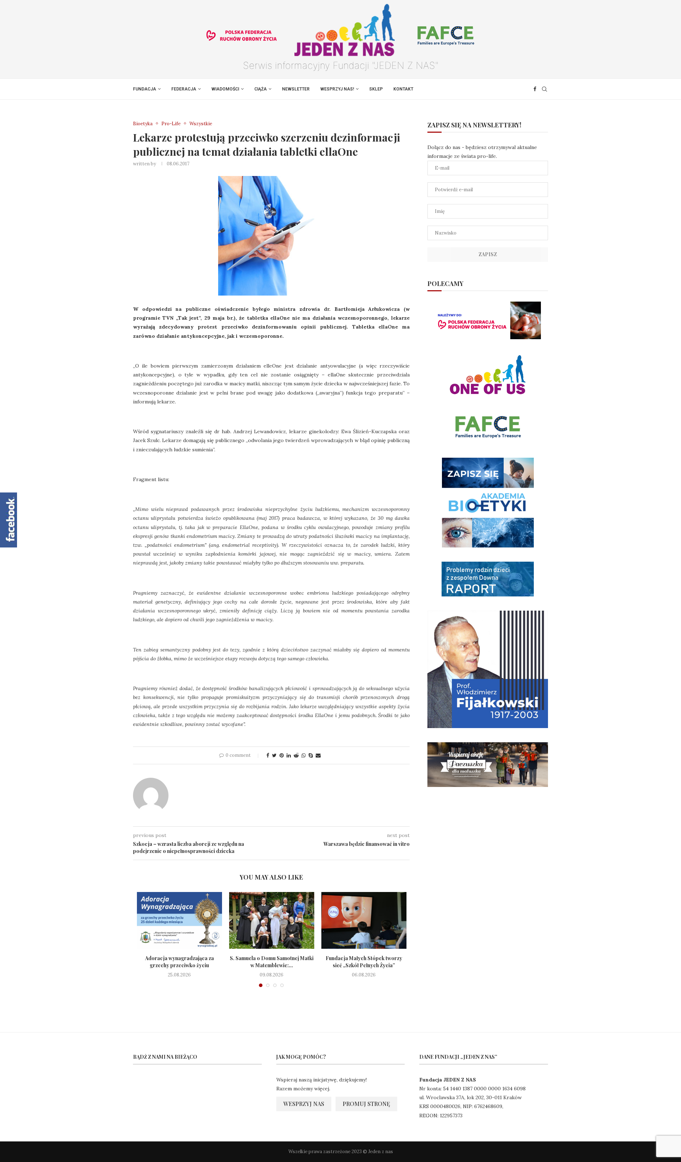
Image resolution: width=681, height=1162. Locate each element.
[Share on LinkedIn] (289, 755)
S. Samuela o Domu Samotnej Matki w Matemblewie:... (272, 962)
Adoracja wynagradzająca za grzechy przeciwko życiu (179, 962)
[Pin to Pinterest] (281, 755)
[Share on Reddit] (296, 755)
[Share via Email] (318, 755)
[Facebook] (534, 89)
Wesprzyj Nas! (337, 89)
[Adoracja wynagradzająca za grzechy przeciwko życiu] (179, 920)
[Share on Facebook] (267, 755)
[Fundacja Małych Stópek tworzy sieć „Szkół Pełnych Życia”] (363, 920)
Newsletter (296, 89)
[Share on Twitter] (274, 755)
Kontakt (403, 89)
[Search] (544, 89)
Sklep (376, 89)
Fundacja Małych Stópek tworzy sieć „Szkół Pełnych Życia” (364, 962)
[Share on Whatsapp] (303, 755)
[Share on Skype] (311, 755)
